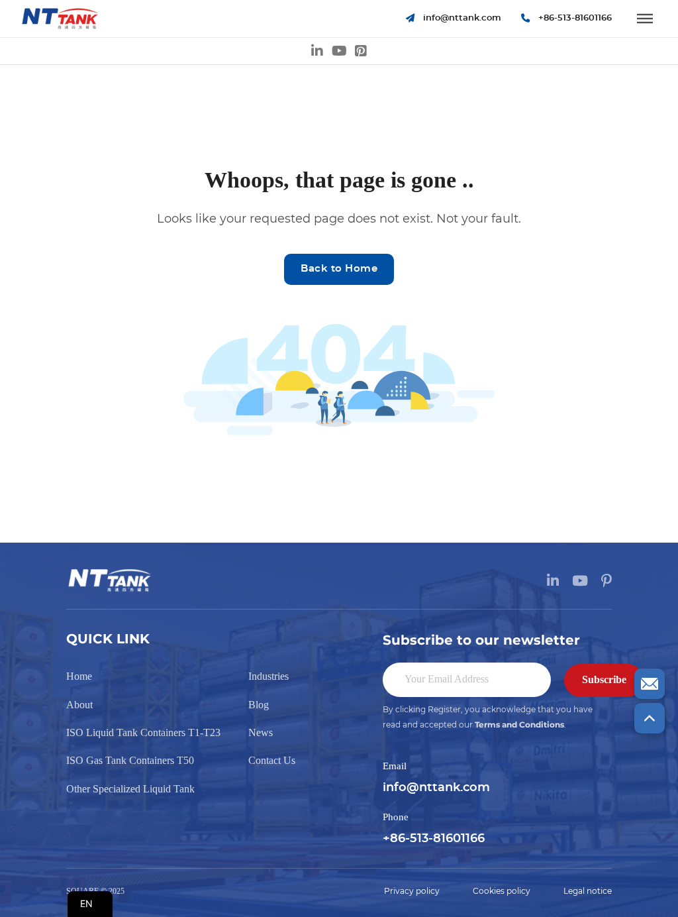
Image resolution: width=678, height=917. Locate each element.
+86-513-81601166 (434, 839)
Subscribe (604, 679)
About (79, 704)
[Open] (645, 18)
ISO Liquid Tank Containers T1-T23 (143, 732)
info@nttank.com (436, 788)
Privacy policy (412, 891)
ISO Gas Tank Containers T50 (130, 760)
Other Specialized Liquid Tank (130, 788)
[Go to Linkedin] (317, 51)
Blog (258, 704)
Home (79, 676)
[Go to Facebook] (361, 51)
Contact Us (271, 760)
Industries (268, 676)
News (260, 732)
